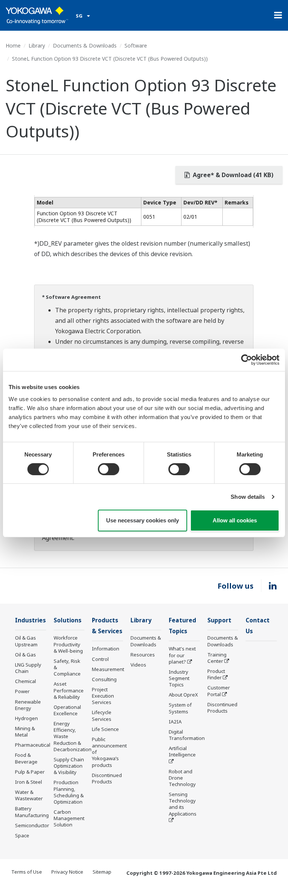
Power (22, 691)
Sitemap (102, 871)
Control (100, 659)
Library (36, 45)
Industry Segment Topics (179, 678)
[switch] (108, 469)
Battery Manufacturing (32, 811)
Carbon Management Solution (69, 818)
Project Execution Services (103, 696)
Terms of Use (26, 871)
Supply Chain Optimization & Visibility (69, 766)
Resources (142, 654)
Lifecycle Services (101, 715)
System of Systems (180, 707)
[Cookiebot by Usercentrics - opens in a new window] (246, 359)
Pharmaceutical (32, 744)
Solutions (67, 620)
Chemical (25, 681)
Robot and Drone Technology (182, 778)
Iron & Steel (28, 782)
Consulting (104, 679)
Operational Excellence (67, 710)
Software (135, 45)
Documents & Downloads (85, 45)
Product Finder (216, 674)
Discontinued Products (107, 778)
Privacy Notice (67, 871)
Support (219, 620)
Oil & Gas (25, 654)
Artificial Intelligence (182, 751)
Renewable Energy (28, 704)
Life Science (105, 729)
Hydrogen (26, 718)
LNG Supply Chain (28, 667)
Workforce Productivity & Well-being (68, 644)
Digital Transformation (187, 734)
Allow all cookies (235, 520)
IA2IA (175, 721)
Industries (30, 620)
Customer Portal (218, 690)
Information (105, 648)
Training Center (216, 657)
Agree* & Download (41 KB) (232, 175)
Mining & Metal (25, 731)
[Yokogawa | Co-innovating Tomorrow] (37, 15)
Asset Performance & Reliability (69, 690)
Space (22, 835)
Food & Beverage (26, 758)
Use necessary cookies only (142, 520)
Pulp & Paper (30, 771)
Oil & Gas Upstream (26, 640)
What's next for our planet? (182, 655)
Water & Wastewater (29, 795)
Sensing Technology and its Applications (182, 804)
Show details (248, 497)
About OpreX (183, 694)
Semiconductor (32, 825)
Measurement (108, 669)
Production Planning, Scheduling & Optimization (69, 792)
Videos (138, 664)
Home (13, 45)
